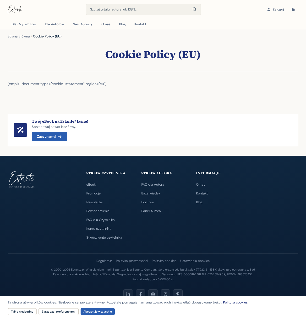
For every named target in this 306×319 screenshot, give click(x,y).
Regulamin (104, 261)
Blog (122, 24)
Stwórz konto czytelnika (104, 237)
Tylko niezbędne (22, 312)
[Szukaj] (194, 9)
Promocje (93, 193)
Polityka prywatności (132, 261)
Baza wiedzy (150, 193)
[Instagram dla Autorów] (153, 294)
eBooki (91, 184)
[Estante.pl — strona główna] (15, 9)
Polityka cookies (164, 261)
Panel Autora (151, 211)
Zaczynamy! (46, 136)
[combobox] (143, 9)
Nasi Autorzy (83, 24)
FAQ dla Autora (152, 184)
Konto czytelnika (98, 228)
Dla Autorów (54, 24)
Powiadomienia (97, 211)
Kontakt (140, 24)
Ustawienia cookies (195, 261)
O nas (105, 24)
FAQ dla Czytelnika (100, 220)
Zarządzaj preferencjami (58, 312)
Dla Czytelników (23, 24)
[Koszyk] (293, 9)
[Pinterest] (178, 294)
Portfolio (147, 202)
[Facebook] (140, 294)
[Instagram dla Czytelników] (165, 294)
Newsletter (94, 202)
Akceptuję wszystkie (97, 312)
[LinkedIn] (128, 294)
